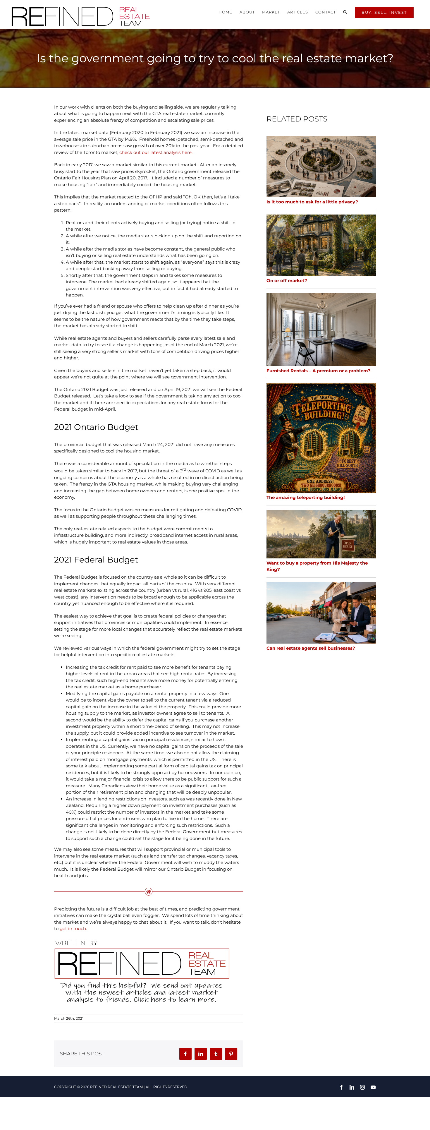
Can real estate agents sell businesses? (310, 648)
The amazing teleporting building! (305, 497)
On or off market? (286, 280)
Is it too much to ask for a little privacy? (312, 202)
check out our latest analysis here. (155, 152)
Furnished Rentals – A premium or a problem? (318, 370)
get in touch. (73, 928)
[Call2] (142, 940)
